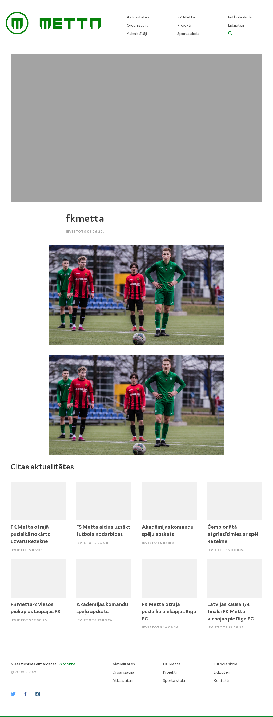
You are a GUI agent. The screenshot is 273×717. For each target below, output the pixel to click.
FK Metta (186, 17)
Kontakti (221, 680)
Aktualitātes (138, 17)
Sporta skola (188, 33)
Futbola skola (240, 17)
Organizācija (137, 25)
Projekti (184, 25)
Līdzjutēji (236, 25)
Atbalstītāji (137, 33)
